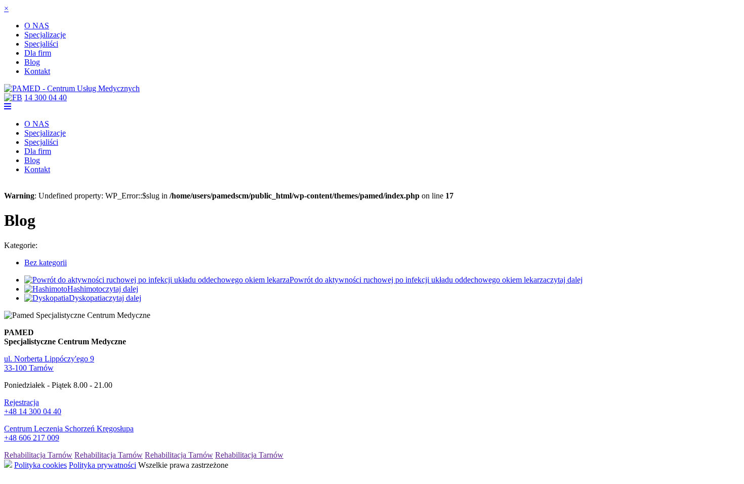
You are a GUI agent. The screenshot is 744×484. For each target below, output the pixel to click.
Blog (32, 62)
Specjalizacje (45, 34)
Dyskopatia (87, 298)
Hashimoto (84, 289)
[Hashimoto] (45, 289)
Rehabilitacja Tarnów (38, 455)
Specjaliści (41, 43)
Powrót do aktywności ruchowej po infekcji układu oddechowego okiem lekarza (418, 279)
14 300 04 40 (45, 97)
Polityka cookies (40, 465)
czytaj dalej (565, 279)
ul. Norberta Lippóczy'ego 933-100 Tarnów (49, 363)
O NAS (36, 25)
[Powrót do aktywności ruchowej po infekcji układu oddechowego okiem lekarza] (157, 279)
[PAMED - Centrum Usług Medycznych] (72, 88)
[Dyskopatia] (46, 298)
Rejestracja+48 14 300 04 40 (32, 407)
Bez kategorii (45, 262)
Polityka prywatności (102, 465)
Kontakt (37, 71)
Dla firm (37, 53)
